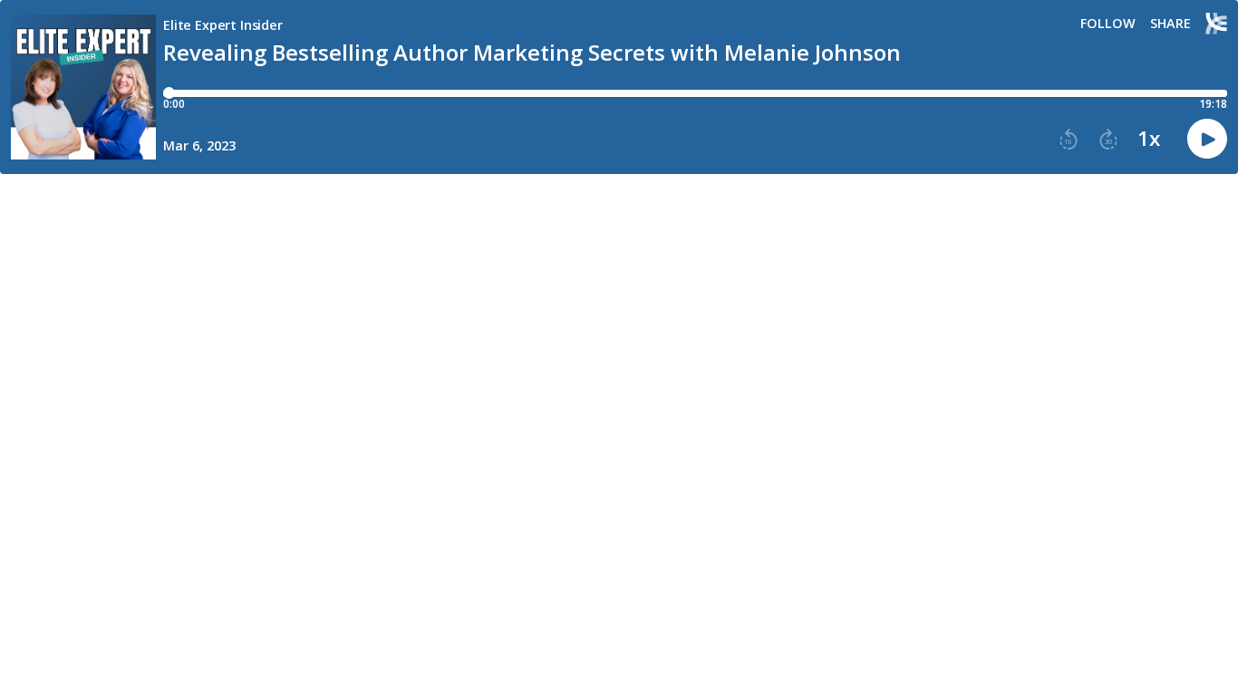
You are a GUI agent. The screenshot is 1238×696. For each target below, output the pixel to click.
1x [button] (1148, 139)
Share (1170, 23)
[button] (1068, 139)
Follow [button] (1108, 23)
